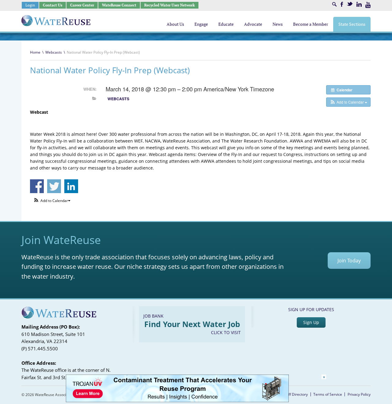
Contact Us (52, 5)
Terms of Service (327, 394)
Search (334, 4)
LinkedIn (359, 4)
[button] (348, 102)
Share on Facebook (37, 186)
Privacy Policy (359, 394)
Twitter (350, 4)
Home (35, 52)
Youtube (368, 5)
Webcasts (53, 52)
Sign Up (311, 322)
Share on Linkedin (71, 186)
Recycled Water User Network (169, 5)
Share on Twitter (54, 186)
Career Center (82, 5)
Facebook (342, 4)
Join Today (349, 260)
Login (30, 5)
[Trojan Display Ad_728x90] (177, 400)
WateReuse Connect (119, 5)
